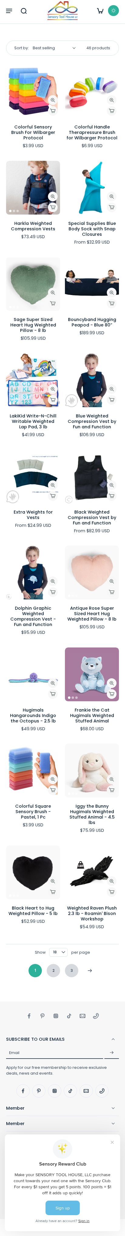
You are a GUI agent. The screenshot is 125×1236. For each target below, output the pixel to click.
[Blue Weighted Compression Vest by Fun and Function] (92, 380)
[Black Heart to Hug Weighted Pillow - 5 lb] (33, 872)
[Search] (23, 11)
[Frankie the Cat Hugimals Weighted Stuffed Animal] (92, 674)
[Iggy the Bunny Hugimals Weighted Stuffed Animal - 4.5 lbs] (92, 770)
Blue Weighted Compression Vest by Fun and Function (92, 421)
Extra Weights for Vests (33, 515)
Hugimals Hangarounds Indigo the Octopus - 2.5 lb (33, 715)
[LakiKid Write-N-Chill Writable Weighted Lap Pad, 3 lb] (33, 380)
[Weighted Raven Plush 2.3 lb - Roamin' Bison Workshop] (92, 872)
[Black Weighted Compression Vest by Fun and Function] (92, 476)
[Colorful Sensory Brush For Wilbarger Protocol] (33, 91)
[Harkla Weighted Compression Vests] (33, 188)
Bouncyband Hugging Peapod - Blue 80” (92, 322)
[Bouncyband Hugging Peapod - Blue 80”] (92, 284)
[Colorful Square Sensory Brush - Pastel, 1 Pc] (33, 770)
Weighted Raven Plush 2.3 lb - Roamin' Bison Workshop (92, 913)
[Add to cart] (53, 111)
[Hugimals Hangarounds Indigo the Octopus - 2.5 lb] (33, 674)
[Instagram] (55, 1016)
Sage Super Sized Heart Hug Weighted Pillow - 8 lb (33, 324)
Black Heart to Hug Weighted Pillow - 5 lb (33, 910)
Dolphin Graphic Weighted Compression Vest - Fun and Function (33, 616)
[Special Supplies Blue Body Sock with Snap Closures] (92, 188)
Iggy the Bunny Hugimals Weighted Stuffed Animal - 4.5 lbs (92, 814)
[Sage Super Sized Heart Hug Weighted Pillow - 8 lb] (33, 284)
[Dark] (113, 10)
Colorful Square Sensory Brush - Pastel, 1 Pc (33, 811)
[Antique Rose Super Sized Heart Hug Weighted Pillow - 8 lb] (92, 572)
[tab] (10, 114)
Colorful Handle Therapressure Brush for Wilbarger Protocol (91, 132)
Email (14, 1053)
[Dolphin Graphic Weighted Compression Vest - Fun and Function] (33, 572)
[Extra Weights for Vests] (33, 476)
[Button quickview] (53, 100)
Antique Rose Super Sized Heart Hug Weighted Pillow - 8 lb (92, 613)
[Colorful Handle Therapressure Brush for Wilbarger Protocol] (92, 91)
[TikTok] (69, 1016)
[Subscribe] (111, 1053)
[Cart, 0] (100, 11)
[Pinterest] (42, 1016)
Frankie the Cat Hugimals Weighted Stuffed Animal (92, 715)
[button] (9, 10)
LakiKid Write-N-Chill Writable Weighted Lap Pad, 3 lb (33, 421)
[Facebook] (29, 1016)
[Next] (89, 970)
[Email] (82, 1016)
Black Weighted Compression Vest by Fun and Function (92, 517)
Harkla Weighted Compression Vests (33, 226)
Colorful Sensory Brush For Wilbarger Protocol (33, 132)
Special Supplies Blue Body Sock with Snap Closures (92, 228)
